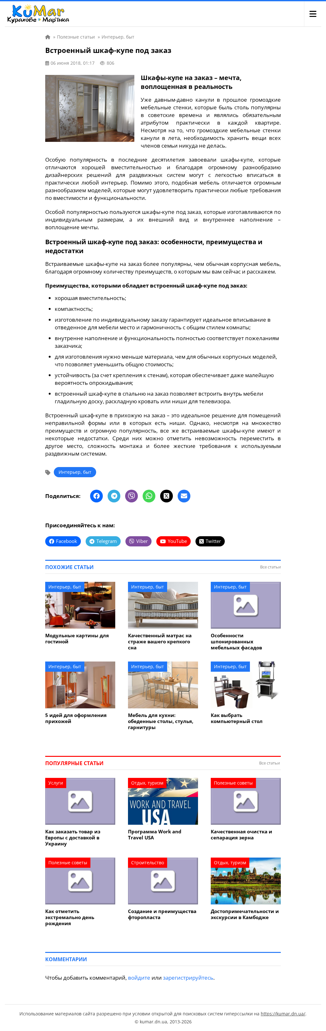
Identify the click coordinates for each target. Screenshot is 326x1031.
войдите (139, 977)
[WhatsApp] (149, 496)
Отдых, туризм (147, 783)
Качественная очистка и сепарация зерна (241, 835)
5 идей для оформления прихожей (76, 718)
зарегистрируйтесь (188, 977)
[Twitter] (166, 496)
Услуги (55, 783)
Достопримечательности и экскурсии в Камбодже (245, 914)
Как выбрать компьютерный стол (237, 718)
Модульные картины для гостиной (77, 638)
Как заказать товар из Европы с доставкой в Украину (72, 838)
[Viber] (131, 496)
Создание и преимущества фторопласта (162, 914)
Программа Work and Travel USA (154, 835)
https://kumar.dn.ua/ (283, 1014)
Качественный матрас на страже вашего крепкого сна (160, 641)
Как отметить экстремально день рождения (69, 917)
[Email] (184, 496)
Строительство (147, 862)
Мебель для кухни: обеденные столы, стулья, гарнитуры (160, 721)
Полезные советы (233, 783)
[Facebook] (96, 496)
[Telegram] (114, 496)
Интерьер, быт (75, 472)
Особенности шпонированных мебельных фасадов (236, 641)
